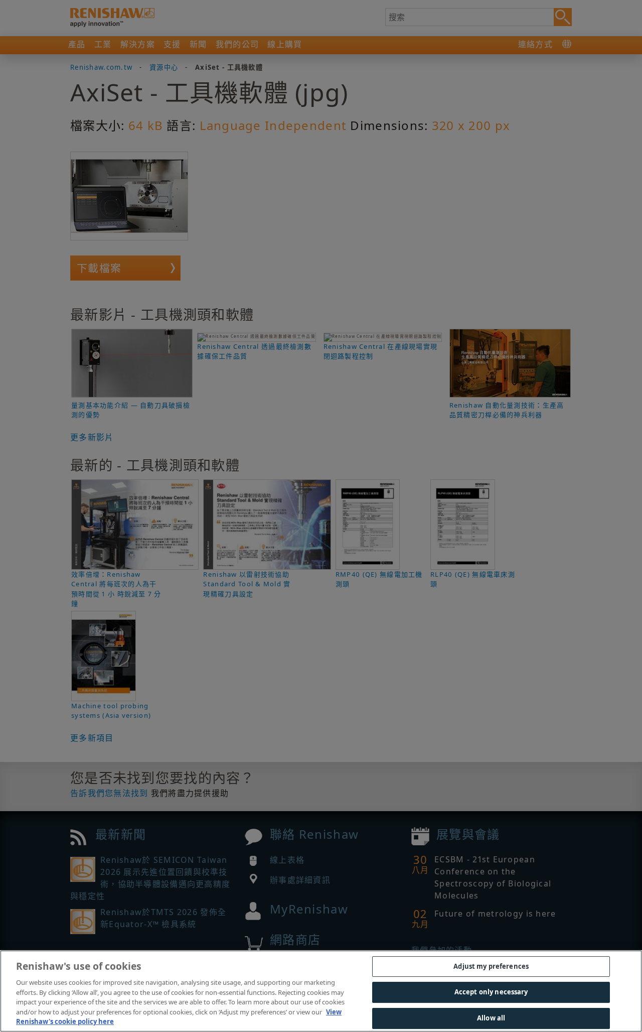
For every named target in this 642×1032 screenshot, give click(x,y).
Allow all (491, 1017)
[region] (321, 991)
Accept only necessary (491, 991)
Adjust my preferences (491, 966)
